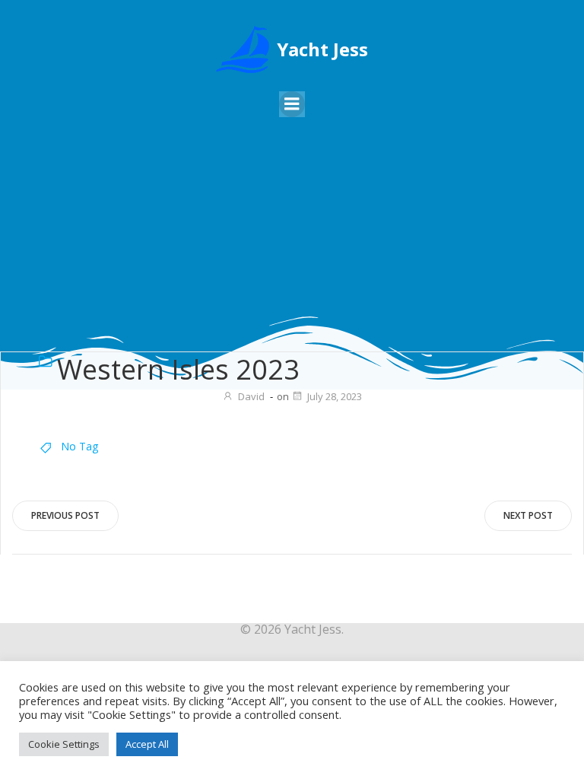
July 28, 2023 (334, 396)
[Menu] (292, 104)
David (251, 396)
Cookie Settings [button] (64, 744)
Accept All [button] (147, 744)
